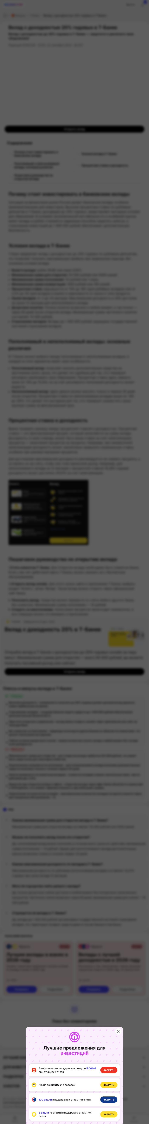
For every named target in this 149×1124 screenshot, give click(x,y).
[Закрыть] (118, 1031)
